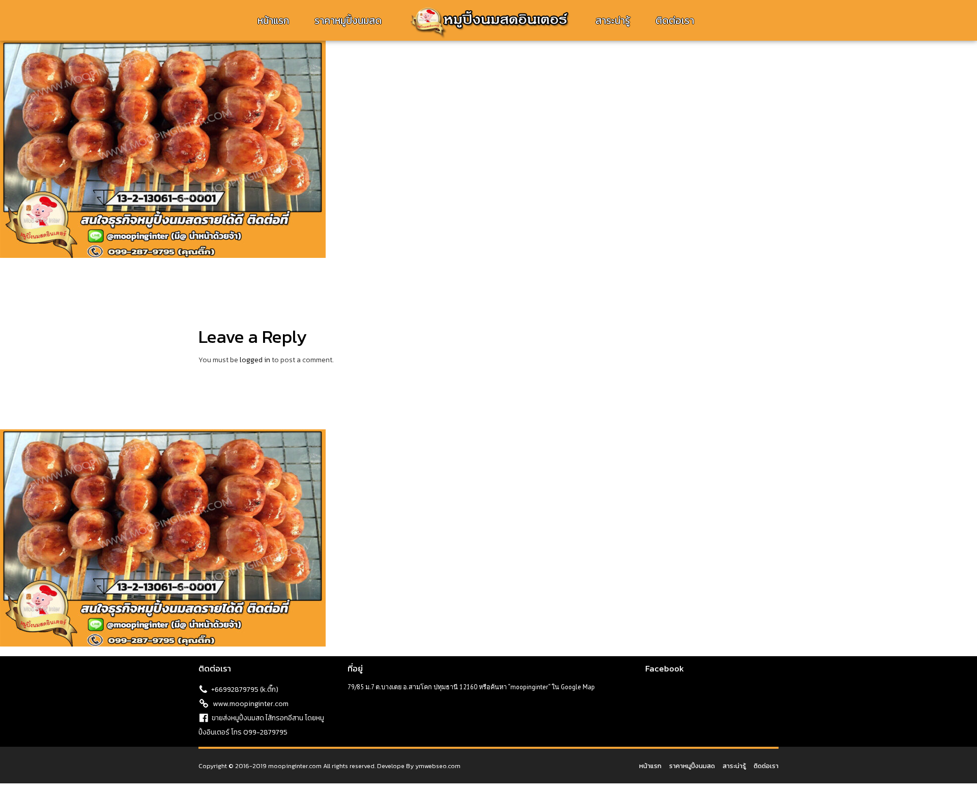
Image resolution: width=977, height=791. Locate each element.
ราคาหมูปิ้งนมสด (348, 20)
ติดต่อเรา (674, 20)
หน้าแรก (273, 20)
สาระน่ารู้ (612, 20)
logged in (255, 360)
